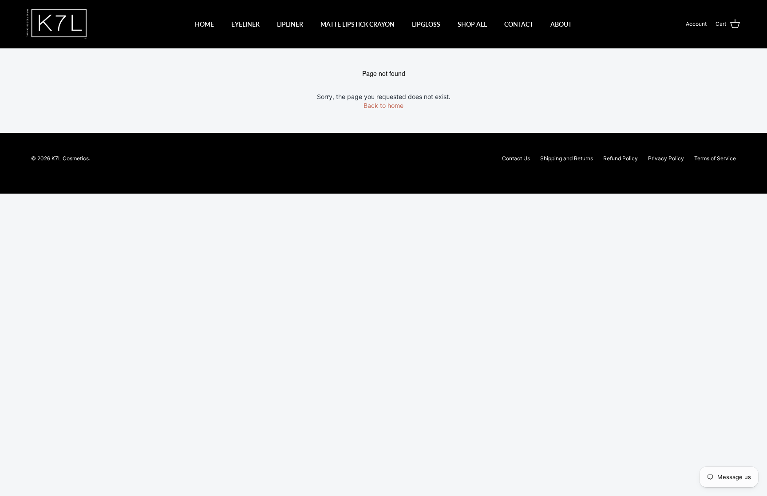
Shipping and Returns (566, 158)
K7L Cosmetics (70, 158)
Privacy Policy (666, 158)
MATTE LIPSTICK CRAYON (357, 24)
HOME (204, 24)
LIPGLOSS (426, 24)
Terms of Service (715, 158)
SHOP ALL (472, 24)
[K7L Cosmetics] (57, 24)
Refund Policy (620, 158)
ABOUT (561, 24)
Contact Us (516, 158)
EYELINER (245, 24)
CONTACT (518, 24)
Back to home (383, 105)
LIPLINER (290, 24)
